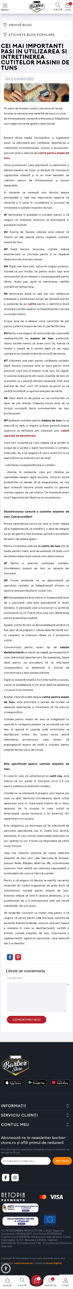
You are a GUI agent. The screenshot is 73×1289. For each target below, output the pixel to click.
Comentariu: (15, 978)
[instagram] (15, 1177)
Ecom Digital (54, 1263)
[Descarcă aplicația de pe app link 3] (60, 1082)
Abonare (62, 1161)
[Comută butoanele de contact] (66, 1267)
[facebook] (5, 1177)
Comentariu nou (26, 1020)
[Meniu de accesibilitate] (6, 1268)
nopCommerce (23, 1263)
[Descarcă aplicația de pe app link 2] (36, 1082)
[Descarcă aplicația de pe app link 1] (13, 1082)
